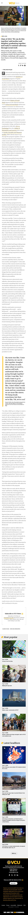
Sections (2, 3)
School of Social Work (12, 104)
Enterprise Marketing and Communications (13, 867)
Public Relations (13, 869)
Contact (3, 905)
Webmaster (19, 905)
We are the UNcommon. (14, 912)
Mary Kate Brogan (7, 69)
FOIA (24, 905)
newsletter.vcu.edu (8, 617)
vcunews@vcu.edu (13, 872)
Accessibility (13, 905)
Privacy (7, 905)
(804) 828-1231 (13, 870)
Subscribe (13, 883)
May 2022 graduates (15, 628)
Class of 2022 (6, 628)
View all (14, 853)
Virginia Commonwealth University (13, 866)
